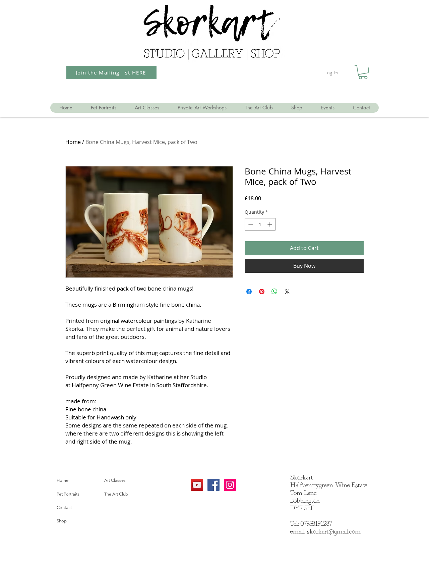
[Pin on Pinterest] (262, 292)
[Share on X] (287, 292)
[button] (363, 72)
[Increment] (270, 224)
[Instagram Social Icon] (230, 485)
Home (73, 142)
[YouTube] (197, 485)
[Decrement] (250, 224)
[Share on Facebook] (249, 292)
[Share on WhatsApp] (274, 292)
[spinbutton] (260, 224)
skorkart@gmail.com (334, 531)
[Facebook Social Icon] (213, 485)
